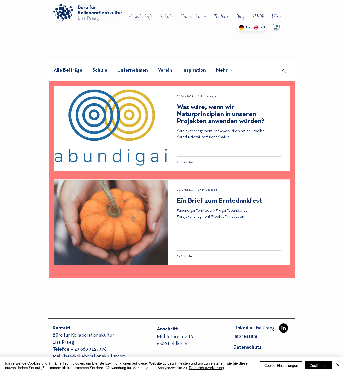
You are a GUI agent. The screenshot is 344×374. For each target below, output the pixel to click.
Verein (165, 70)
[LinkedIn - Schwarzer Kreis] (283, 328)
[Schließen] (338, 365)
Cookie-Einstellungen (281, 365)
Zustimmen (319, 365)
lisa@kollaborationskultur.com (94, 356)
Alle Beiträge (68, 70)
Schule (99, 70)
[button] (284, 71)
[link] (277, 27)
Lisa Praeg (264, 328)
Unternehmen (132, 70)
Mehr (222, 70)
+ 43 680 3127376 (89, 349)
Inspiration (194, 70)
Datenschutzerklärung (206, 367)
